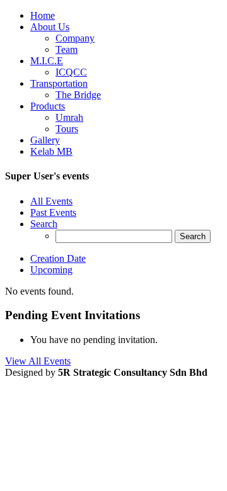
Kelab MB (51, 151)
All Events (51, 201)
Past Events (53, 212)
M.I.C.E (46, 60)
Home (42, 15)
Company (75, 38)
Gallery (45, 140)
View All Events (38, 361)
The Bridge (78, 94)
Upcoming (51, 269)
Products (47, 106)
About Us (49, 26)
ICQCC (71, 72)
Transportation (59, 83)
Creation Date (58, 258)
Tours (66, 128)
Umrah (69, 117)
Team (66, 49)
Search (43, 223)
